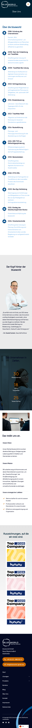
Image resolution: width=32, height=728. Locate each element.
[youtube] (3, 722)
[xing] (8, 722)
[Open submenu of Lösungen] (29, 676)
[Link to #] (28, 4)
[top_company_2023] (11, 639)
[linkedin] (6, 722)
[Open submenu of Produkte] (29, 681)
